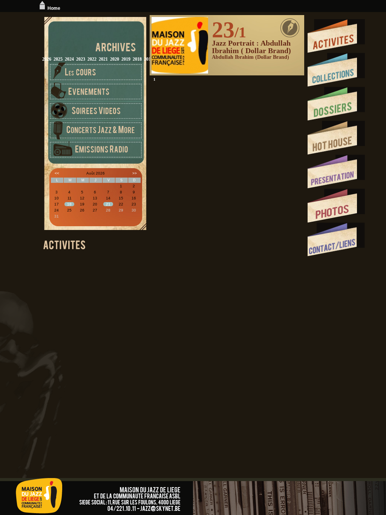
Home (53, 8)
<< (57, 173)
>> (134, 173)
